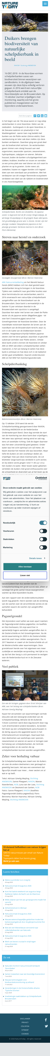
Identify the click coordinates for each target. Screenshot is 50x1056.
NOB (16, 784)
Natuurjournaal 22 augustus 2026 (18, 936)
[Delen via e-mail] (45, 115)
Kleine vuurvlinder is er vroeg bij (17, 880)
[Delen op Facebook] (35, 115)
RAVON (17, 65)
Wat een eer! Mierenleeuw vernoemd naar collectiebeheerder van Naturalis (21, 928)
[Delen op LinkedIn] (42, 115)
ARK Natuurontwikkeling (13, 282)
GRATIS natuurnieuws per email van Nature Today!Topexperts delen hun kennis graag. (23, 856)
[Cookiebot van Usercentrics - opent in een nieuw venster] (35, 478)
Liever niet (25, 575)
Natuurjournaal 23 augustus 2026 (18, 914)
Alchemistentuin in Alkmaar (16, 908)
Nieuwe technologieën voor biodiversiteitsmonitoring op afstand (19, 981)
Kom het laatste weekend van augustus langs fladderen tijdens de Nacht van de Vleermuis (23, 892)
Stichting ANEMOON (28, 65)
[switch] (43, 531)
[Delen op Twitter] (38, 115)
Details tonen (35, 558)
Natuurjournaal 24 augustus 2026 (18, 886)
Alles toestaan (25, 566)
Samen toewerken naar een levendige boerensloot (25, 974)
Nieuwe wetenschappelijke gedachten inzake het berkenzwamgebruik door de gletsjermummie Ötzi (25, 920)
